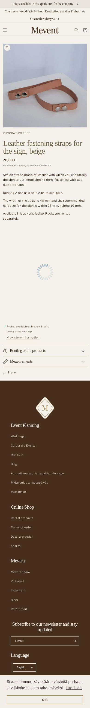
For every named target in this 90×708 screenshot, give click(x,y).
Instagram (18, 590)
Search (16, 545)
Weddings (17, 436)
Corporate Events (23, 445)
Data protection (22, 536)
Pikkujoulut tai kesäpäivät (29, 482)
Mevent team (20, 572)
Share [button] (11, 372)
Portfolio (17, 455)
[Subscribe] (74, 640)
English (20, 667)
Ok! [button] (45, 700)
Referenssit (19, 609)
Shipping (21, 165)
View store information (23, 337)
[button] (5, 30)
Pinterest (17, 581)
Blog (14, 464)
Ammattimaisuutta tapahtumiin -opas (38, 473)
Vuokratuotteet (16, 133)
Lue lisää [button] (74, 688)
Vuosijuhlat (19, 491)
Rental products (22, 518)
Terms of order (21, 527)
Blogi (14, 600)
